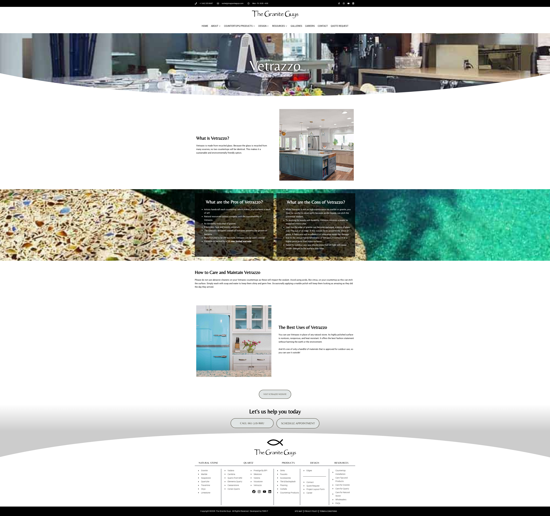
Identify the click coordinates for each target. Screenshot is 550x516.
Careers (310, 26)
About (214, 26)
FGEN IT (265, 511)
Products (288, 462)
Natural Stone (208, 462)
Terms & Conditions (328, 511)
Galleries (296, 26)
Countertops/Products (238, 26)
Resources (278, 26)
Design (262, 26)
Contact (323, 26)
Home (205, 26)
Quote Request (339, 26)
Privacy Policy (311, 511)
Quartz (248, 462)
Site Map (298, 511)
